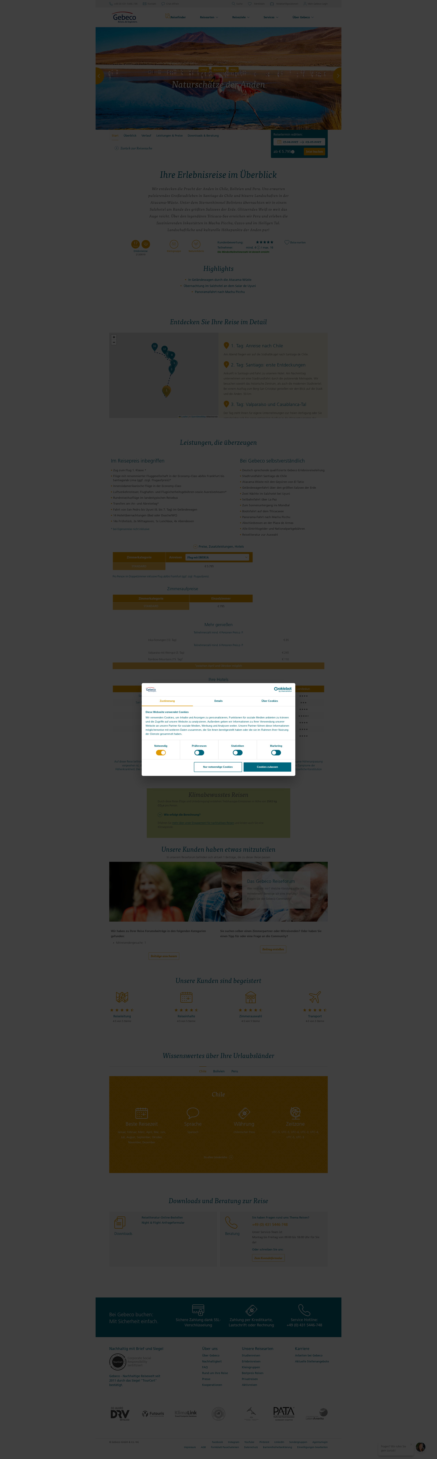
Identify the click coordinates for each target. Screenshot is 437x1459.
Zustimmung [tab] (167, 700)
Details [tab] (218, 700)
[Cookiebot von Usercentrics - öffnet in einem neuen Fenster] (277, 689)
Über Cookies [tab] (270, 700)
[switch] (199, 752)
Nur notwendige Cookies (218, 766)
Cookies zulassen (267, 766)
